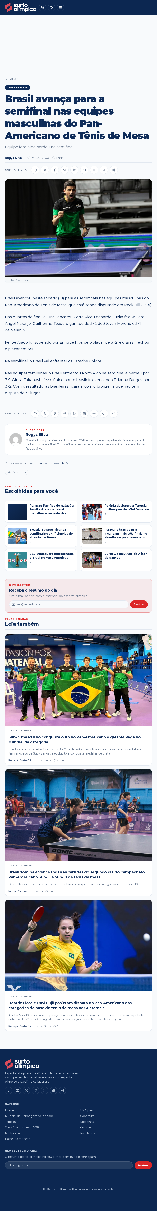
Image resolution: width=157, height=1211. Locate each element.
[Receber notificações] (42, 7)
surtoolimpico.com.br (52, 462)
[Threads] (62, 1090)
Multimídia (12, 1133)
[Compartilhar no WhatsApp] (35, 170)
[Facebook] (35, 1090)
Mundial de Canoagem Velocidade (29, 1116)
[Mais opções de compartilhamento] (114, 170)
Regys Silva (13, 158)
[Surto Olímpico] (20, 7)
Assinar (139, 604)
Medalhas (87, 1122)
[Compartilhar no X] (45, 170)
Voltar (13, 79)
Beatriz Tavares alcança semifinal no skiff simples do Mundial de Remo (51, 533)
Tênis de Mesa (17, 87)
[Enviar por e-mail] (84, 170)
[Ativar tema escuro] (51, 7)
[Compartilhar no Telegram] (65, 170)
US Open (86, 1110)
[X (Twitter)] (26, 1090)
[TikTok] (8, 1090)
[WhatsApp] (53, 1090)
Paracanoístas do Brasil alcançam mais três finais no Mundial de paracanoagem (125, 533)
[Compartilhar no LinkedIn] (74, 170)
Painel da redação (17, 1139)
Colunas (85, 1127)
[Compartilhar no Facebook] (55, 170)
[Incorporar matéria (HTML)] (104, 170)
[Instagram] (44, 1090)
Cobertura (87, 1116)
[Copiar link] (94, 170)
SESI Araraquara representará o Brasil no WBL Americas (52, 555)
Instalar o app (89, 1133)
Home (9, 1110)
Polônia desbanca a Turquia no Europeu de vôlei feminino (126, 507)
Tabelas (10, 1122)
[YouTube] (17, 1090)
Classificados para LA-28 (22, 1127)
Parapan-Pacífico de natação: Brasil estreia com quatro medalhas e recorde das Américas (52, 511)
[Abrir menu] (60, 7)
